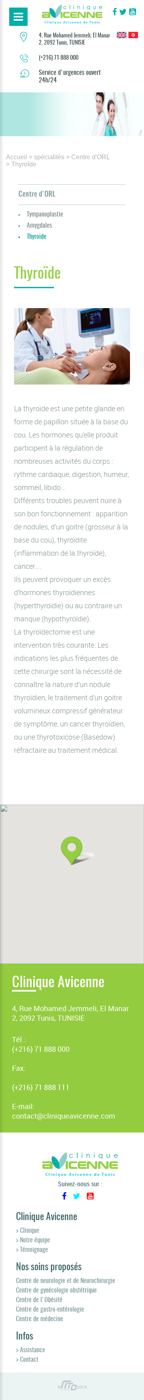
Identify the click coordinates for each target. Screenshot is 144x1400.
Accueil (16, 157)
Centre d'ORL (37, 194)
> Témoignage (32, 1250)
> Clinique (27, 1231)
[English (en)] (121, 36)
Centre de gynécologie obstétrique (56, 1290)
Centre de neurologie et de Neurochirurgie (65, 1281)
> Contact (27, 1360)
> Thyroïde (21, 164)
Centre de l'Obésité (39, 1300)
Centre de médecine (39, 1319)
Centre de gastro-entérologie (50, 1309)
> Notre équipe (33, 1240)
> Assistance (30, 1350)
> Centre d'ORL (88, 157)
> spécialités (46, 157)
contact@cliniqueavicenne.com (63, 1116)
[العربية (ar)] (133, 36)
